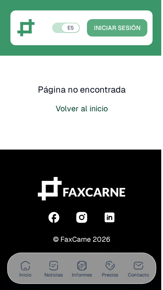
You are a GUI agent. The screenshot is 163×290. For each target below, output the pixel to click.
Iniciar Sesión (117, 28)
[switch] (66, 28)
